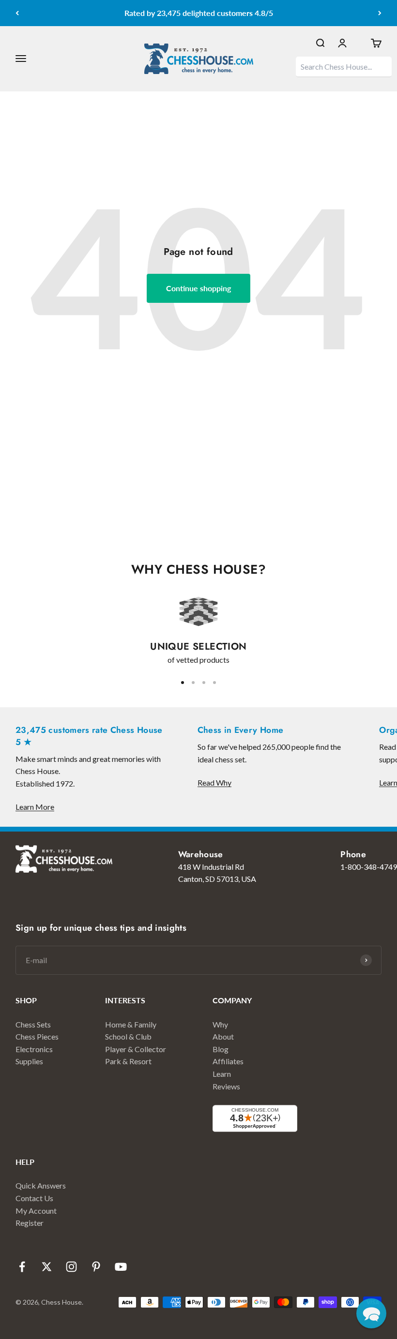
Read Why (214, 782)
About (223, 1036)
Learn (222, 1073)
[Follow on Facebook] (22, 1266)
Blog (221, 1049)
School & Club (128, 1036)
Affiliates (228, 1061)
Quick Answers (40, 1185)
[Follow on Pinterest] (96, 1266)
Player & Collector (135, 1049)
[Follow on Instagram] (71, 1266)
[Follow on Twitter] (46, 1266)
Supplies (29, 1061)
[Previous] (17, 13)
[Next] (380, 13)
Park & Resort (128, 1061)
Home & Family (130, 1024)
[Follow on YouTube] (120, 1266)
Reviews (226, 1086)
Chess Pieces (37, 1036)
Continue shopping (198, 288)
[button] (371, 1313)
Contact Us (34, 1198)
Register (29, 1222)
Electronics (34, 1049)
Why (220, 1024)
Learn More (34, 806)
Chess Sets (33, 1024)
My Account (36, 1210)
